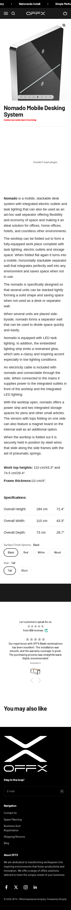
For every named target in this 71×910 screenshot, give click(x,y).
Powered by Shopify (57, 899)
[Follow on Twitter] (16, 887)
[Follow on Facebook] (6, 887)
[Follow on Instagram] (25, 887)
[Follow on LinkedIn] (35, 887)
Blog (6, 843)
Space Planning (13, 819)
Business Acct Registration (12, 828)
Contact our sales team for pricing (20, 120)
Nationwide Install (27, 3)
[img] (35, 626)
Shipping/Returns (14, 836)
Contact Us (10, 812)
